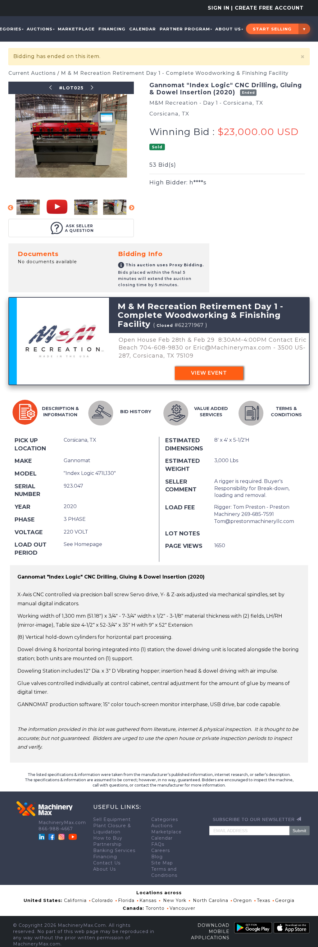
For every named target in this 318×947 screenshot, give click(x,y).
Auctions (39, 28)
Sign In (218, 8)
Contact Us (106, 863)
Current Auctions (32, 73)
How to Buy (107, 838)
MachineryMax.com (62, 822)
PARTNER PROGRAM (185, 28)
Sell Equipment (112, 819)
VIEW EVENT (209, 373)
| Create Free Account (267, 8)
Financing (111, 28)
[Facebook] (51, 836)
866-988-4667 (56, 829)
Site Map (162, 863)
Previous (10, 208)
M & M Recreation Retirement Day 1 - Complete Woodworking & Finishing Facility (174, 73)
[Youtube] (72, 836)
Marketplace (76, 28)
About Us (228, 28)
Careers (160, 850)
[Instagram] (62, 836)
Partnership (107, 844)
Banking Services (114, 850)
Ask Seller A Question (79, 228)
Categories (164, 819)
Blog (157, 856)
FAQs (157, 844)
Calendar (142, 28)
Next (132, 208)
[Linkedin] (42, 836)
